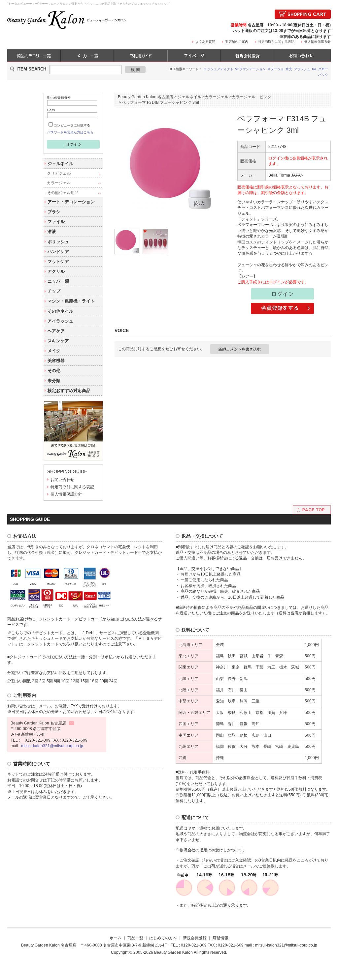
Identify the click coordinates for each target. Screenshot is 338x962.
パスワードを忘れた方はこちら (70, 132)
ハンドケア (58, 251)
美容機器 (56, 360)
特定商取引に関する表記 (276, 41)
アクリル (56, 271)
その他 (54, 370)
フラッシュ (302, 69)
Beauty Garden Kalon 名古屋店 (145, 97)
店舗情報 (220, 938)
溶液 (52, 231)
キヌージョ (275, 69)
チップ (54, 291)
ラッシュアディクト (218, 69)
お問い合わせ (62, 479)
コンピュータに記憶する (72, 125)
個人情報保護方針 (317, 41)
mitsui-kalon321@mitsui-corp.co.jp (52, 746)
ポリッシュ (58, 241)
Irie (314, 69)
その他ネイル (60, 311)
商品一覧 (135, 938)
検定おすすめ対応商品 (69, 390)
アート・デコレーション (71, 201)
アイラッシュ (60, 321)
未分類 (54, 380)
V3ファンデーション (250, 69)
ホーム (115, 938)
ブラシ (54, 211)
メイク (54, 350)
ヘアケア (56, 330)
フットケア (58, 261)
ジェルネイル (60, 163)
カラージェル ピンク (251, 97)
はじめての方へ (163, 938)
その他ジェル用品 (63, 192)
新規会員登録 (195, 938)
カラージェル (59, 183)
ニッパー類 (58, 281)
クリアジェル (59, 173)
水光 (289, 69)
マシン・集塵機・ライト (71, 300)
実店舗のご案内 (236, 41)
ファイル (56, 221)
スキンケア (58, 340)
